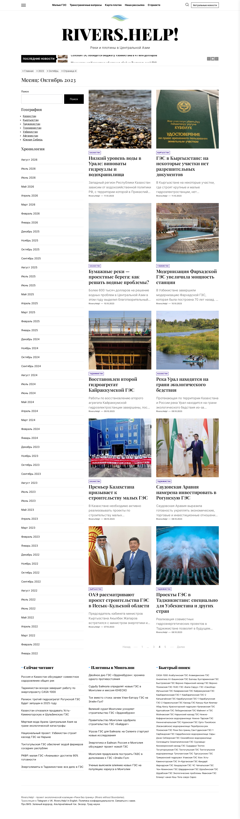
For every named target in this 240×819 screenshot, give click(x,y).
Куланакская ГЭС (206, 706)
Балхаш (193, 679)
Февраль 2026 (30, 213)
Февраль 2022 (30, 644)
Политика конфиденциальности (96, 800)
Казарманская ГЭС (183, 691)
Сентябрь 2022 (31, 581)
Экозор (82, 804)
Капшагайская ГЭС (166, 698)
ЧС (193, 765)
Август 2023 (29, 482)
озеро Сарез (189, 777)
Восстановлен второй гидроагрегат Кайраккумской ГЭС (113, 384)
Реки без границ (181, 730)
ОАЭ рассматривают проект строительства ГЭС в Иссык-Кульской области (119, 599)
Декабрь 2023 (30, 447)
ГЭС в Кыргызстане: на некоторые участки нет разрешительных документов (182, 166)
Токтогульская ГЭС (189, 749)
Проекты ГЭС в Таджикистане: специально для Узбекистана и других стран (187, 602)
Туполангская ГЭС (183, 753)
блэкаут (160, 777)
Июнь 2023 (28, 500)
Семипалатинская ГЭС (181, 741)
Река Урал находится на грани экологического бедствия (182, 384)
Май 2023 (27, 509)
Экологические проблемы (187, 773)
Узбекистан (30, 131)
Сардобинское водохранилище (191, 734)
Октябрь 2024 (30, 357)
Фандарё (203, 761)
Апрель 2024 (29, 411)
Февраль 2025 (30, 321)
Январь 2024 (29, 438)
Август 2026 (29, 159)
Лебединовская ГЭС (185, 710)
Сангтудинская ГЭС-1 (202, 730)
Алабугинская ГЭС (178, 675)
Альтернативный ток (65, 804)
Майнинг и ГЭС (205, 710)
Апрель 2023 (29, 518)
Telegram (42, 800)
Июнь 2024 (28, 393)
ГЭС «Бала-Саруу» (189, 687)
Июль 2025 (28, 276)
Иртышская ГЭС (164, 691)
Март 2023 (28, 527)
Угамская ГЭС (190, 757)
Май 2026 (27, 186)
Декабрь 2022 (30, 554)
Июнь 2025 (28, 285)
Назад (126, 646)
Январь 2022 (29, 653)
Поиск (25, 91)
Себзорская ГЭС (171, 738)
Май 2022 (27, 617)
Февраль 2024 (30, 429)
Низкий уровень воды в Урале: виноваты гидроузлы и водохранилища (115, 166)
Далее (181, 646)
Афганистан (30, 135)
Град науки (93, 804)
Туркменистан (32, 127)
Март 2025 (28, 312)
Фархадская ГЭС (164, 765)
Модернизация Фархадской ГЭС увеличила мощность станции (186, 276)
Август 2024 (29, 375)
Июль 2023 (28, 491)
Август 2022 (29, 590)
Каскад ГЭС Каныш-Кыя (195, 702)
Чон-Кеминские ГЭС (167, 769)
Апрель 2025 (29, 303)
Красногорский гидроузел (183, 706)
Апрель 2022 (29, 626)
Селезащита (162, 741)
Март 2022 (28, 635)
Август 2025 (29, 267)
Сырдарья (191, 745)
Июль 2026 (28, 168)
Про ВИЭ (26, 804)
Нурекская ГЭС (190, 722)
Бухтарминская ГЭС (208, 679)
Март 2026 (28, 204)
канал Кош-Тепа (173, 777)
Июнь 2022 (28, 608)
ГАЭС (175, 687)
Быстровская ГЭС (165, 683)
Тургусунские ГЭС (203, 753)
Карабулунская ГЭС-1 (187, 698)
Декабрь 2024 (30, 339)
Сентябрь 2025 (31, 258)
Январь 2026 (29, 222)
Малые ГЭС (59, 5)
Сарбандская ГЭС (165, 734)
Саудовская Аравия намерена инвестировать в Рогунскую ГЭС (186, 492)
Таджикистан (31, 124)
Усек (200, 757)
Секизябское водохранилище (196, 738)
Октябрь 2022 (30, 572)
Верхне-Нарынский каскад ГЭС (192, 683)
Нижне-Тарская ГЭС (202, 718)
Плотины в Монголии (112, 667)
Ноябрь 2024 (29, 348)
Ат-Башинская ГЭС (178, 679)
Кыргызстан (31, 120)
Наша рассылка (134, 5)
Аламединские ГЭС (199, 675)
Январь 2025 (29, 330)
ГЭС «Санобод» (207, 687)
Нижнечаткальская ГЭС (168, 722)
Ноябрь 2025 (29, 240)
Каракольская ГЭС (173, 702)
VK (51, 800)
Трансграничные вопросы (86, 5)
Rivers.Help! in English (65, 800)
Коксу (165, 706)
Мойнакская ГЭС (165, 714)
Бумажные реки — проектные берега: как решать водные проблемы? (119, 276)
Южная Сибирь (33, 139)
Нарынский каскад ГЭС (187, 714)
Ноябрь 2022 (29, 563)
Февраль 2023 (30, 536)
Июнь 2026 (28, 177)
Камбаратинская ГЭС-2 (194, 694)
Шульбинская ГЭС (208, 769)
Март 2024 (28, 420)
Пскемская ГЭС (164, 730)
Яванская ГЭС (209, 773)
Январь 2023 (29, 545)
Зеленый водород (42, 804)
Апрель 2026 (29, 195)
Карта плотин (113, 5)
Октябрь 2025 (30, 249)
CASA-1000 (162, 675)
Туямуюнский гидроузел (169, 757)
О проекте (154, 5)
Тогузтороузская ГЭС (167, 749)
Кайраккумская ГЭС (204, 691)
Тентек (201, 745)
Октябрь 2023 (30, 464)
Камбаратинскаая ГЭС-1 (168, 694)
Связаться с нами (125, 800)
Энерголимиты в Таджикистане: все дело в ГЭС (52, 766)
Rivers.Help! (120, 34)
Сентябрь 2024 (31, 366)
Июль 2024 (28, 384)
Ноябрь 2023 (29, 455)
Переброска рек (199, 726)
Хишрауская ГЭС (182, 765)
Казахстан (29, 116)
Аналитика (161, 679)
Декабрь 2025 (30, 231)
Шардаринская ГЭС (188, 769)
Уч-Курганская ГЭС (188, 761)
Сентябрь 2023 (31, 473)
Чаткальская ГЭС (205, 765)
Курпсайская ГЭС (165, 710)
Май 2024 (27, 402)
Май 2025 (27, 294)
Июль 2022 (28, 599)
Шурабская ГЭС (164, 773)
